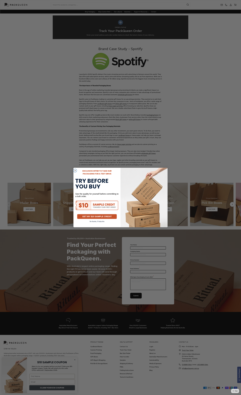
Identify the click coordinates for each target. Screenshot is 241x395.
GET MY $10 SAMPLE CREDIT (97, 216)
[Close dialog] (75, 170)
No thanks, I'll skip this (97, 221)
